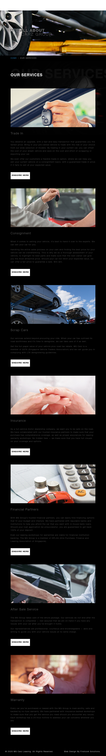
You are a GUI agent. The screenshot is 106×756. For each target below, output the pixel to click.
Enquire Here (20, 175)
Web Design (70, 752)
